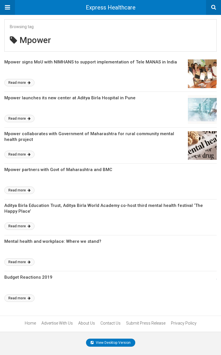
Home (30, 323)
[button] (7, 7)
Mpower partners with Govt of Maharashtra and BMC (58, 169)
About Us (86, 323)
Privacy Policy (184, 323)
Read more (17, 83)
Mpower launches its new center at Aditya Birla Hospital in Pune (70, 97)
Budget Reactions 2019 (28, 277)
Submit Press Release (145, 323)
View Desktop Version (113, 343)
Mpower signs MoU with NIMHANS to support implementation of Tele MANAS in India (90, 62)
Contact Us (110, 323)
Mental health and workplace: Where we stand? (52, 241)
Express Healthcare (111, 7)
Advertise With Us (57, 323)
